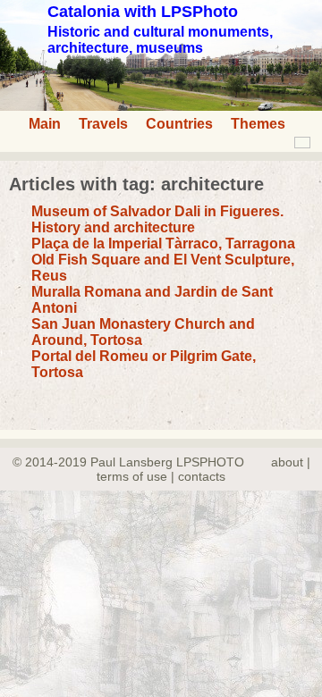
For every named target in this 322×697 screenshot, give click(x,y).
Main (45, 123)
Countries (179, 123)
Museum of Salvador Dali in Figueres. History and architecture (157, 219)
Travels (103, 123)
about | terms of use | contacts (203, 469)
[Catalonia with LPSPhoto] (161, 105)
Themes (258, 123)
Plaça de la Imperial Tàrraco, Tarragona (163, 243)
